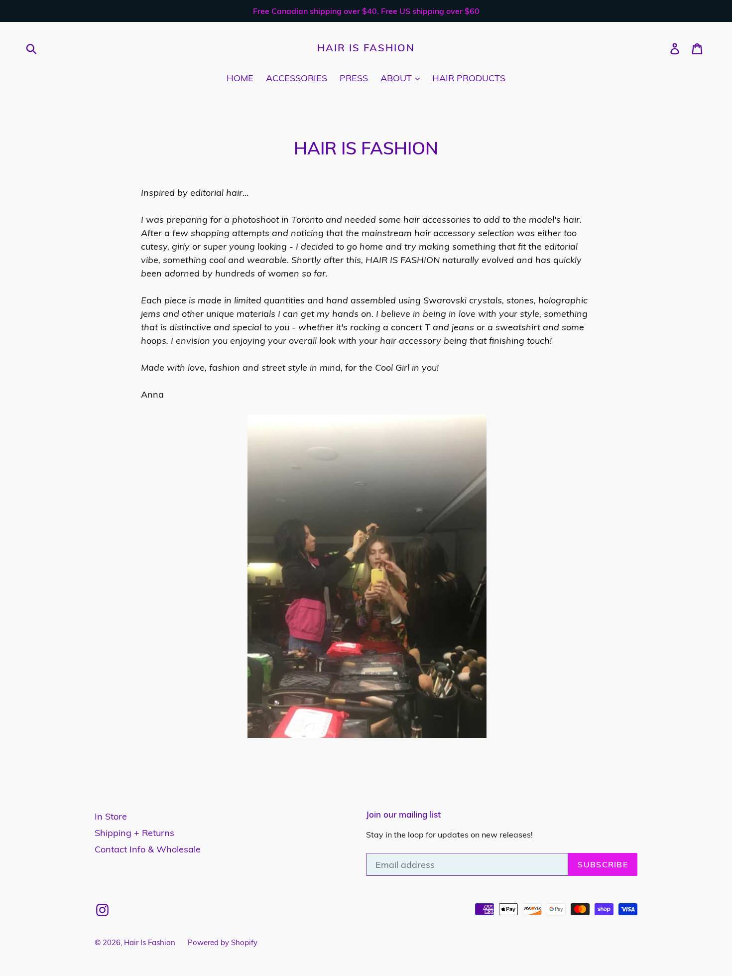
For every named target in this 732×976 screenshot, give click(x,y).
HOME (240, 78)
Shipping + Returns (134, 832)
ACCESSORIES (296, 78)
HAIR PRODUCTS (468, 78)
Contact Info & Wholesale (148, 849)
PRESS (354, 78)
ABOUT (397, 78)
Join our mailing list (403, 815)
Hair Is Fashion (366, 48)
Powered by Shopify (222, 942)
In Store (111, 816)
